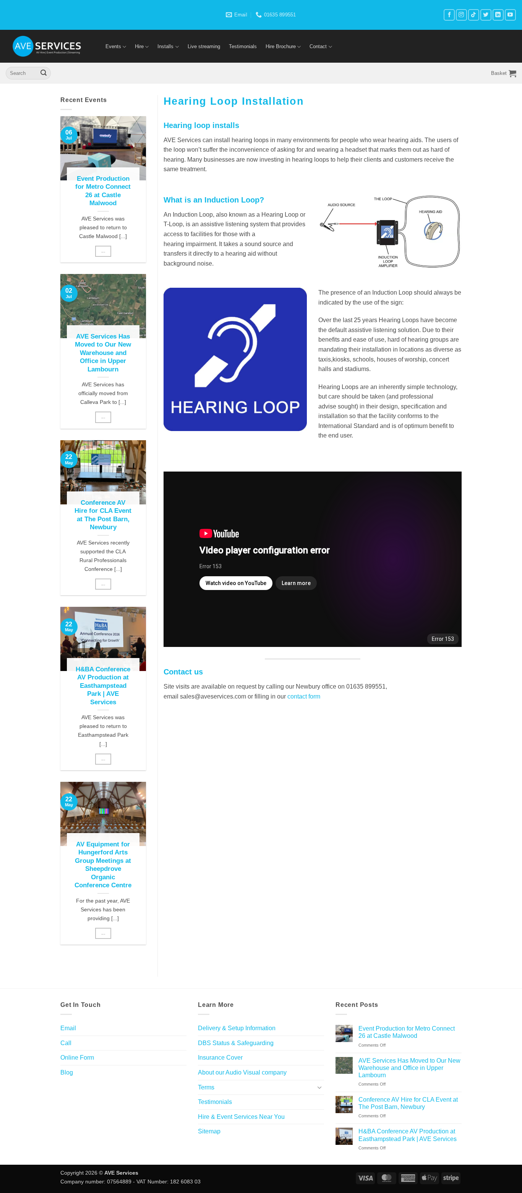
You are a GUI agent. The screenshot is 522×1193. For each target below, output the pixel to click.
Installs (165, 46)
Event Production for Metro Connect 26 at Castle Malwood (103, 191)
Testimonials (243, 46)
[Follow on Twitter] (485, 14)
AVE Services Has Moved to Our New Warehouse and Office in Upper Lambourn (103, 353)
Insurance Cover (220, 1057)
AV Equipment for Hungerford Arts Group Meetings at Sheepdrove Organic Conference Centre (103, 865)
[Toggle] (319, 1087)
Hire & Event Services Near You (241, 1117)
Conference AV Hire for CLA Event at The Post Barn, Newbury (103, 515)
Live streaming (204, 46)
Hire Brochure (281, 46)
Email (68, 1028)
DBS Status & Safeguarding (236, 1043)
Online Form (77, 1057)
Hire (139, 46)
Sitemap (209, 1131)
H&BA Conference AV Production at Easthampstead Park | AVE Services (103, 686)
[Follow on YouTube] (510, 14)
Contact (318, 46)
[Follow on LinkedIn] (498, 14)
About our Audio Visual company (242, 1072)
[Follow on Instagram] (461, 14)
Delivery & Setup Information (237, 1028)
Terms (206, 1087)
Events (113, 46)
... (103, 251)
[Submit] (43, 73)
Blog (66, 1072)
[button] (503, 73)
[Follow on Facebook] (449, 14)
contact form (303, 696)
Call (65, 1043)
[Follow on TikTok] (473, 14)
